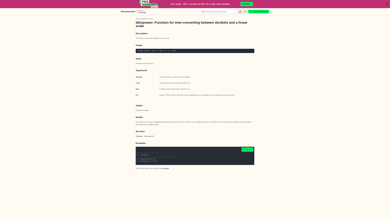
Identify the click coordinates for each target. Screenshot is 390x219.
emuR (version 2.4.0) (144, 19)
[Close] (387, 4)
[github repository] (245, 11)
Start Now (246, 4)
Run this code (247, 149)
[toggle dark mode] (240, 11)
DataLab (166, 168)
